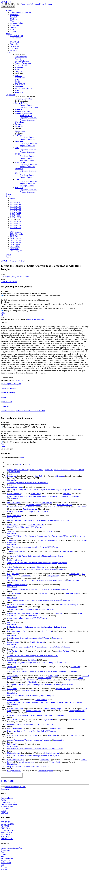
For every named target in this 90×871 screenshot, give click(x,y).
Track (3, 280)
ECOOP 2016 (15, 226)
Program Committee (27, 105)
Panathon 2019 (6, 832)
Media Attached (13, 746)
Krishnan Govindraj (33, 505)
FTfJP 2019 (5, 828)
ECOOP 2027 (15, 202)
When (3, 317)
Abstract (4, 323)
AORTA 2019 (6, 822)
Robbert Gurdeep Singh (52, 709)
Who (3, 274)
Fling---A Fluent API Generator (24, 527)
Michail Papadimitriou (49, 540)
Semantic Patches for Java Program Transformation (31, 569)
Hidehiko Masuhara (51, 753)
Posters (17, 69)
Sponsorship (14, 15)
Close (3, 315)
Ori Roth (49, 531)
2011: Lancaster (16, 238)
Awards (13, 31)
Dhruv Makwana (13, 642)
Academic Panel (26, 116)
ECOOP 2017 (15, 223)
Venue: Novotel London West (21, 13)
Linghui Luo (12, 476)
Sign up (8, 257)
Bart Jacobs (67, 494)
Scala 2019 (5, 837)
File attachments (7, 378)
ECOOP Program (16, 36)
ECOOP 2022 (15, 213)
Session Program (7, 449)
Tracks (8, 53)
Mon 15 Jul (14, 42)
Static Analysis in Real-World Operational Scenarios (36, 580)
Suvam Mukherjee (14, 503)
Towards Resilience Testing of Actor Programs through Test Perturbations (39, 647)
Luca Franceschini (14, 516)
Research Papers (21, 57)
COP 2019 (5, 826)
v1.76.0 (22, 787)
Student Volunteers (22, 61)
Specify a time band (29, 311)
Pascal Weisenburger (15, 728)
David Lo (10, 578)
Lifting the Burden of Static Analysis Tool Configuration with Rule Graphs (36, 627)
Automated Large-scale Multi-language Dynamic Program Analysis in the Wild (42, 671)
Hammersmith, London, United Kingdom (36, 4)
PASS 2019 (5, 834)
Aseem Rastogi (80, 507)
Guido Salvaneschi (56, 728)
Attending (9, 10)
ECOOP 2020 (15, 217)
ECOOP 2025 (15, 207)
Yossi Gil (10, 531)
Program (9, 34)
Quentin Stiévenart (63, 689)
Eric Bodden (24, 277)
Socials (13, 27)
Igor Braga (11, 622)
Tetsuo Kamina (13, 567)
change (22, 457)
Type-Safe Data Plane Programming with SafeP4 (31, 609)
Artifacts (18, 59)
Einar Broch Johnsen (26, 762)
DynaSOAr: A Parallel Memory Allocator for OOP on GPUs (35, 749)
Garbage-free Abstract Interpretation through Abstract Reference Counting (40, 684)
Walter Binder (32, 682)
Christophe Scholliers (76, 711)
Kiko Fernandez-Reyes (15, 760)
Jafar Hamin (11, 667)
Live (12, 29)
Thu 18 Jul (14, 48)
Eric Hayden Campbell (30, 613)
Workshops (19, 67)
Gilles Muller (26, 576)
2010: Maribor (15, 240)
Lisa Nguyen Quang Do (10, 277)
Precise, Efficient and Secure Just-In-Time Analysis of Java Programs (38, 520)
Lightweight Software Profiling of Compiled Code (31, 731)
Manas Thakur (12, 525)
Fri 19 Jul (13, 50)
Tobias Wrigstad (55, 762)
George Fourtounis (14, 771)
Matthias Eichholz (14, 613)
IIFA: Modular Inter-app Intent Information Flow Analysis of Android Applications (37, 589)
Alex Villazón (12, 676)
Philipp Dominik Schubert (17, 585)
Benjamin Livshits (66, 551)
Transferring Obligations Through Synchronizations (32, 663)
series (14, 261)
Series (12, 198)
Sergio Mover (48, 720)
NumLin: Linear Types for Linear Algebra (28, 638)
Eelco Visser (12, 607)
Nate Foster (58, 613)
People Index (20, 131)
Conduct (13, 17)
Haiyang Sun (53, 676)
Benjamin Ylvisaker (14, 560)
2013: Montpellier (17, 234)
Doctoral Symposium (23, 63)
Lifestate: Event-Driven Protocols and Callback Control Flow (35, 715)
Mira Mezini (32, 616)
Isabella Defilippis (30, 680)
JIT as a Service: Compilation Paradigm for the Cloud (32, 656)
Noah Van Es (12, 689)
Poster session (39, 320)
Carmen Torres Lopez (15, 709)
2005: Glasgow (16, 251)
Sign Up (4, 869)
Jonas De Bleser (13, 651)
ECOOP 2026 (15, 205)
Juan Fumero (12, 540)
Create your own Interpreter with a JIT (27, 618)
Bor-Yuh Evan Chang (77, 720)
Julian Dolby (38, 476)
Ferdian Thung (75, 574)
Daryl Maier (32, 660)
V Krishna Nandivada (36, 525)
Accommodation (16, 23)
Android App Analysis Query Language (29, 740)
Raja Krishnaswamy (30, 509)
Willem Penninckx (14, 494)
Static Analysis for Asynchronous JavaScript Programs (33, 547)
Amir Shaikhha (13, 700)
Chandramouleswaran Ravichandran (20, 507)
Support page (5, 789)
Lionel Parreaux (41, 700)
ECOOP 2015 (15, 228)
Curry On (18, 71)
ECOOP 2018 (15, 221)
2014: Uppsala (15, 232)
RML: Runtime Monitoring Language (27, 511)
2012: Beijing (15, 236)
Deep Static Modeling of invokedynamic (27, 767)
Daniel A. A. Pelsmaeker (16, 605)
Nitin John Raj (46, 503)
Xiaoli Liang (12, 660)
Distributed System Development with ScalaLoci (30, 724)
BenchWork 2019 (7, 824)
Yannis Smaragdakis (45, 771)
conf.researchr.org (12, 787)
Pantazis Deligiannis (64, 505)
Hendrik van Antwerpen (69, 605)
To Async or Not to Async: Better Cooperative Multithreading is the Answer (35, 556)
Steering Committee (27, 186)
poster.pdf (19, 380)
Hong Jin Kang (13, 574)
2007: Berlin (15, 247)
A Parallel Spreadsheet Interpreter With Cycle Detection (27, 483)
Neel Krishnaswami (37, 642)
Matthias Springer (13, 753)
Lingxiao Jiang (53, 576)
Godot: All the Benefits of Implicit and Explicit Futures (33, 756)
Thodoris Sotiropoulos (15, 551)
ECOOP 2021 (15, 215)
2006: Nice (14, 249)
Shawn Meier (12, 720)
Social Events (6, 863)
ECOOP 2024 (15, 209)
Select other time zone (52, 296)
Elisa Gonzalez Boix (33, 711)
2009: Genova (15, 242)
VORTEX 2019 (7, 839)
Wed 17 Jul (14, 46)
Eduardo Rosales (44, 678)
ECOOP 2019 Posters (9, 282)
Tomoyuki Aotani (37, 567)
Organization (10, 95)
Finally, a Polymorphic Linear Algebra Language (31, 695)
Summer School (21, 65)
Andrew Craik (12, 735)
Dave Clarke (44, 760)
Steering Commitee (27, 160)
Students (13, 19)
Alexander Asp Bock (15, 487)
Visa (12, 21)
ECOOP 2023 (15, 211)
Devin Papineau (75, 735)
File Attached (12, 480)
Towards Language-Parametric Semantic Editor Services (33, 600)
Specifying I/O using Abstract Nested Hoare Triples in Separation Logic (38, 490)
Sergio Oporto (71, 680)
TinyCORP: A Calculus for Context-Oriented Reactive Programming (37, 563)
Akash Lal (51, 507)
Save (3, 313)
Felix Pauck (11, 744)
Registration (14, 25)
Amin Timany (36, 494)
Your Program (15, 38)
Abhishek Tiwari (13, 594)
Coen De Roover (64, 651)
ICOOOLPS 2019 (8, 830)
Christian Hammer (72, 594)
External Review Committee (30, 107)
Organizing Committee (23, 99)
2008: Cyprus (15, 244)
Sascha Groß (42, 594)
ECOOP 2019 (6, 261)
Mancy (30, 320)
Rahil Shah (33, 735)
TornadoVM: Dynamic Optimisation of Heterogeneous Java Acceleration (40, 536)
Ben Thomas (53, 735)
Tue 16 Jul (14, 44)
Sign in (8, 255)
